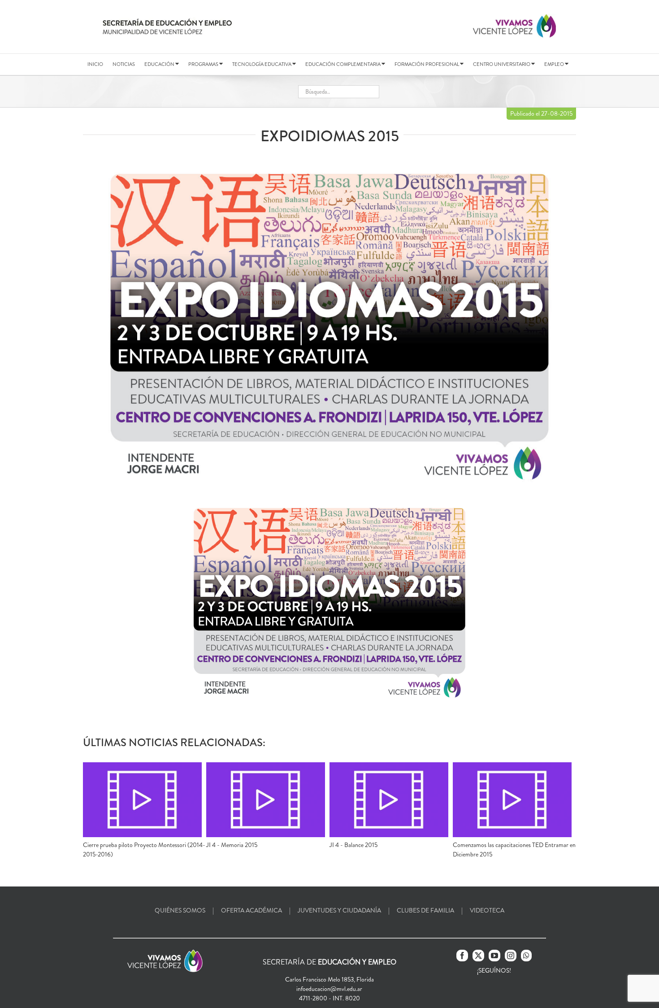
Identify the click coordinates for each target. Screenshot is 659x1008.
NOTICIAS (124, 64)
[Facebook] (462, 955)
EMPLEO (554, 64)
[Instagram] (510, 955)
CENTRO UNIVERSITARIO (502, 64)
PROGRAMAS (203, 64)
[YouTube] (494, 955)
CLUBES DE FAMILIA (425, 910)
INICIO (95, 64)
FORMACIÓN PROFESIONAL (427, 64)
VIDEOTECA (487, 910)
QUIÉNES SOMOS (180, 910)
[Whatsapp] (526, 955)
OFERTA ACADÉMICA (251, 910)
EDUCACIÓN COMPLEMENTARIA (343, 64)
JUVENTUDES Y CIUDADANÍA (339, 910)
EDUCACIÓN (159, 64)
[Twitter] (478, 955)
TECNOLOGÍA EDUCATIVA (262, 64)
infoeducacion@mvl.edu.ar (329, 988)
